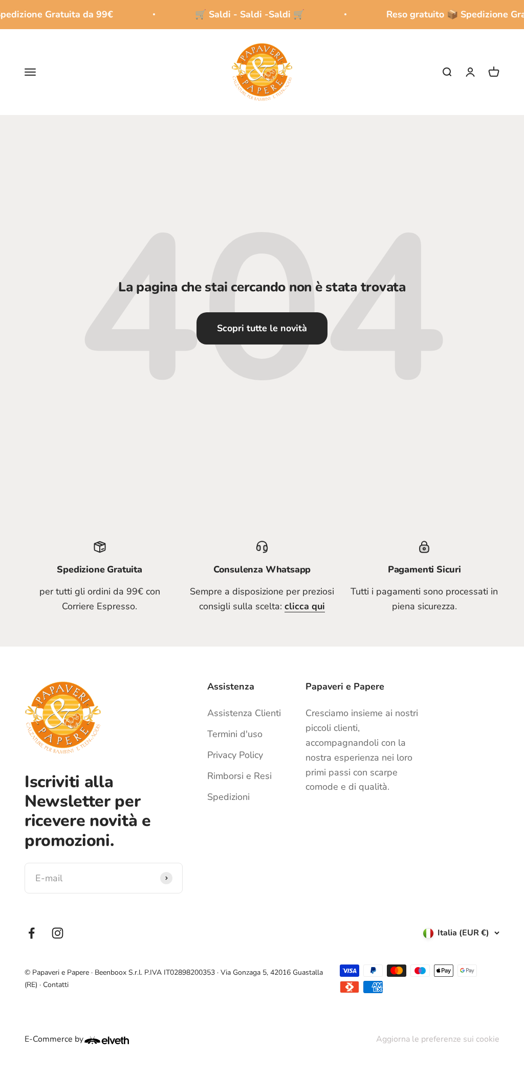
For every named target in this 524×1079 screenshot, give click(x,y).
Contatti (56, 985)
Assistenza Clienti (244, 713)
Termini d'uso (235, 734)
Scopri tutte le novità (262, 328)
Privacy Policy (235, 755)
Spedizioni (228, 797)
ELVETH (120, 1040)
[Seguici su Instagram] (57, 933)
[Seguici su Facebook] (31, 933)
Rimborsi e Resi (239, 776)
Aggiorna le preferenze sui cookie (437, 1039)
